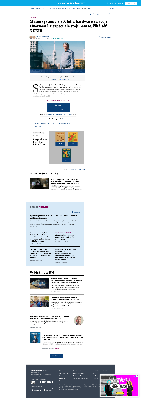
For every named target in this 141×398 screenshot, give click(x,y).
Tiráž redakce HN (63, 373)
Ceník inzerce (62, 381)
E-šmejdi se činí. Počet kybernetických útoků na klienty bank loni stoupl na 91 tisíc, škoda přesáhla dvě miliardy (40, 253)
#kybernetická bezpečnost (66, 123)
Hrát (60, 144)
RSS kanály (95, 378)
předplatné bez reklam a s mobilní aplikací (59, 114)
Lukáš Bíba (73, 71)
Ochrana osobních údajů (79, 370)
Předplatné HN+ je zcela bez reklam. (77, 169)
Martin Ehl (39, 36)
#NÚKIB (37, 123)
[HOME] (27, 8)
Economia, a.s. (41, 373)
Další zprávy (56, 356)
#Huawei (43, 123)
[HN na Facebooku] (43, 382)
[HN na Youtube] (52, 382)
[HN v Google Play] (36, 389)
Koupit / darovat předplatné (100, 370)
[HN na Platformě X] (40, 382)
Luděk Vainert (34, 314)
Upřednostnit (65, 79)
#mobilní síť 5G (52, 123)
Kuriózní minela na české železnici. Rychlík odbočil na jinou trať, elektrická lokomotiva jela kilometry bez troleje (66, 281)
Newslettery (96, 375)
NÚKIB (43, 207)
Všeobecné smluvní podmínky (80, 378)
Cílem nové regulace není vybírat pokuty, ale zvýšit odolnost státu (64, 237)
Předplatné (131, 3)
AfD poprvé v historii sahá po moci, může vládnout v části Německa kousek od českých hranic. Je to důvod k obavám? (62, 337)
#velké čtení (38, 126)
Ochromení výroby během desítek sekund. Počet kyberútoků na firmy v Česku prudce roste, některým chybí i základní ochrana (41, 237)
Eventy (94, 373)
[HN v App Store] (48, 389)
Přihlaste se (65, 119)
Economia (61, 375)
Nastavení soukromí (78, 375)
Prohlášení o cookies (78, 373)
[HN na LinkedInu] (48, 382)
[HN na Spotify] (50, 382)
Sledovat (53, 79)
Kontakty (61, 370)
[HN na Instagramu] (45, 382)
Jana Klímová (45, 36)
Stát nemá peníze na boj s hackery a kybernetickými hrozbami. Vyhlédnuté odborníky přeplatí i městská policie (65, 181)
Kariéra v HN (62, 378)
